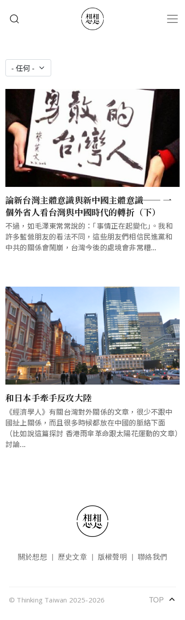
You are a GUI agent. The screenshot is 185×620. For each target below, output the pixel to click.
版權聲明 (112, 556)
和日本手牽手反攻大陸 (48, 397)
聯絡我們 (152, 556)
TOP (162, 599)
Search (14, 19)
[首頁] (92, 18)
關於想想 (32, 556)
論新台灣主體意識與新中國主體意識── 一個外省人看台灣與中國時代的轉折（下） (88, 206)
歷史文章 (72, 556)
